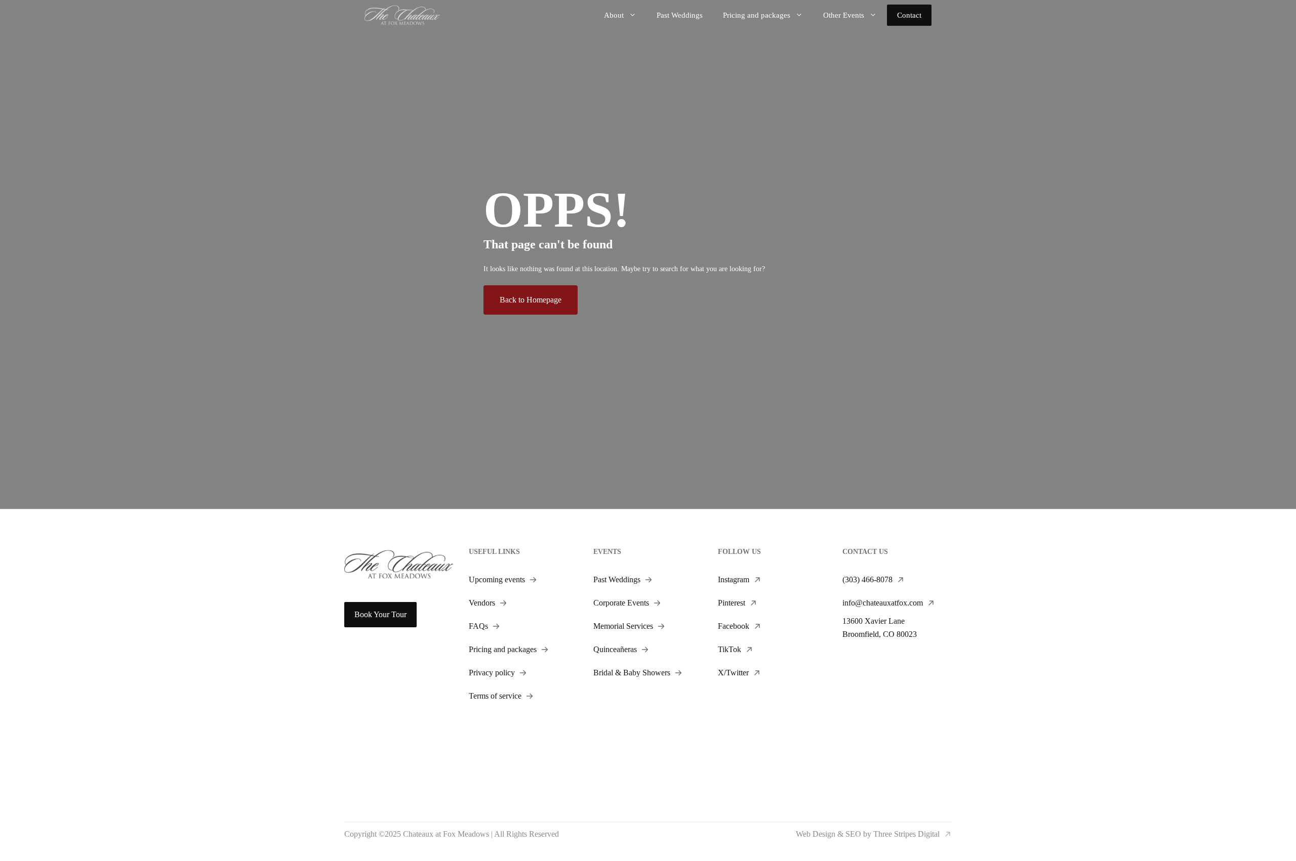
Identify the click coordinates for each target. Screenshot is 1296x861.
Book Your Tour (380, 614)
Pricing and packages (756, 15)
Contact (909, 15)
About (614, 15)
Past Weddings (680, 15)
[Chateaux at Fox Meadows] (402, 14)
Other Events (843, 15)
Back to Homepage (530, 299)
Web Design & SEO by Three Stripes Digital (868, 834)
